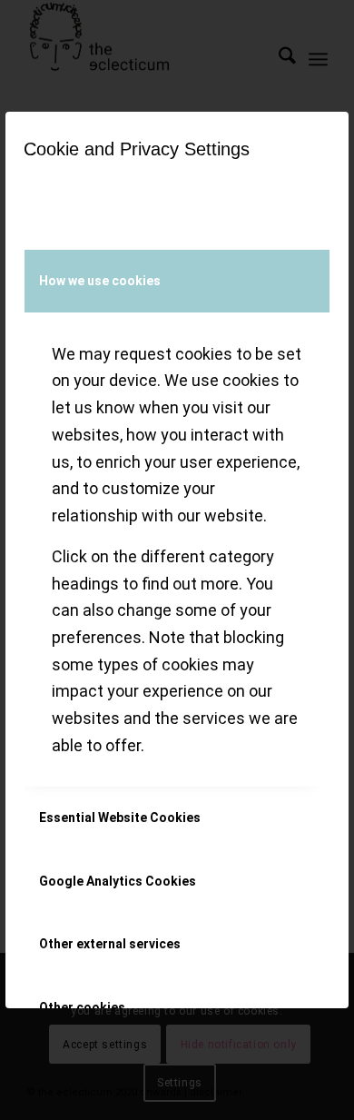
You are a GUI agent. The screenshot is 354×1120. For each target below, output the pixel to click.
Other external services (110, 944)
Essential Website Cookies (120, 817)
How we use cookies (100, 280)
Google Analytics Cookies (117, 881)
